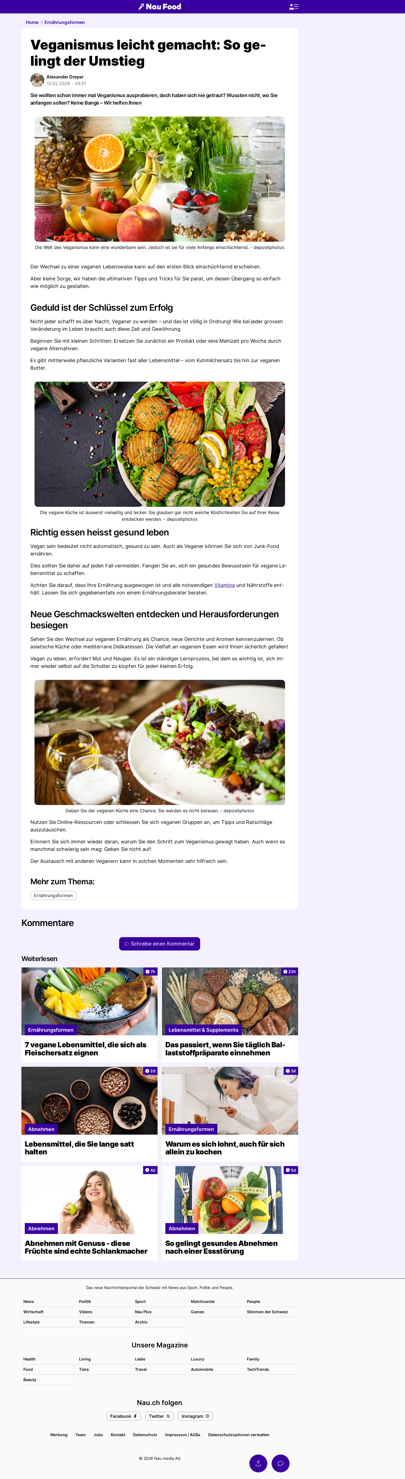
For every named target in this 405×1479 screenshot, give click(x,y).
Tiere (84, 1369)
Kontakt (118, 1434)
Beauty (29, 1379)
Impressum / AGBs (182, 1434)
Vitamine (224, 585)
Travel (141, 1369)
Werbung (59, 1434)
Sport (140, 1301)
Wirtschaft (33, 1311)
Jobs (98, 1434)
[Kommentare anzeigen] (280, 1463)
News (28, 1301)
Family (253, 1359)
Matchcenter (203, 1301)
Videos (85, 1311)
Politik (85, 1301)
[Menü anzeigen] (293, 7)
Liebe (140, 1359)
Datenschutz (145, 1434)
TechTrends (258, 1369)
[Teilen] (258, 1463)
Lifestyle (31, 1322)
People (253, 1301)
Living (85, 1359)
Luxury (197, 1359)
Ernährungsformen (65, 22)
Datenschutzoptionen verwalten (238, 1434)
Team (80, 1434)
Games (197, 1311)
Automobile (202, 1369)
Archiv (141, 1322)
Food (28, 1369)
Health (29, 1359)
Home (32, 22)
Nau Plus (143, 1311)
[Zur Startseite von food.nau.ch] (160, 6)
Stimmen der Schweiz (267, 1311)
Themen (87, 1322)
